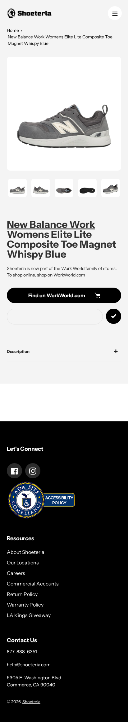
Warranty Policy (25, 605)
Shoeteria (31, 701)
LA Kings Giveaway (29, 615)
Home (13, 30)
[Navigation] (115, 13)
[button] (64, 114)
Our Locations (23, 562)
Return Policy (22, 594)
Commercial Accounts (33, 584)
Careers (16, 573)
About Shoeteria (25, 552)
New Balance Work (51, 224)
